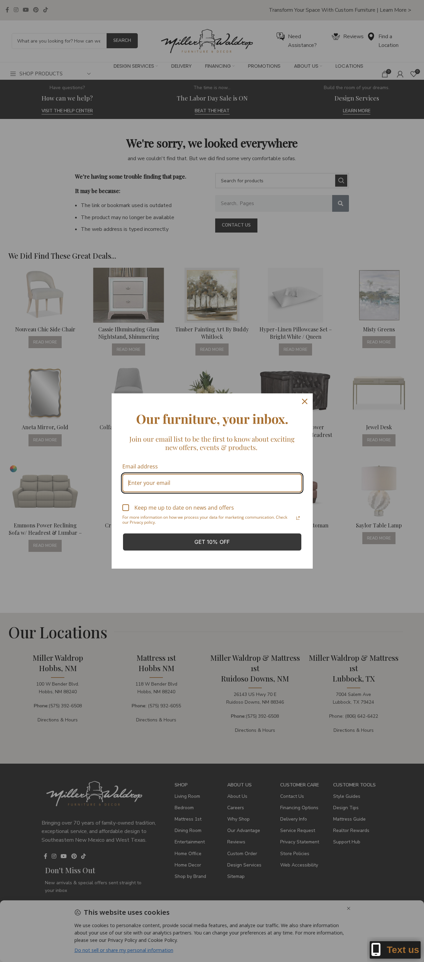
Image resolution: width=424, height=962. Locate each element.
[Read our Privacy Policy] (298, 518)
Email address (140, 466)
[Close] (305, 401)
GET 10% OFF (212, 541)
